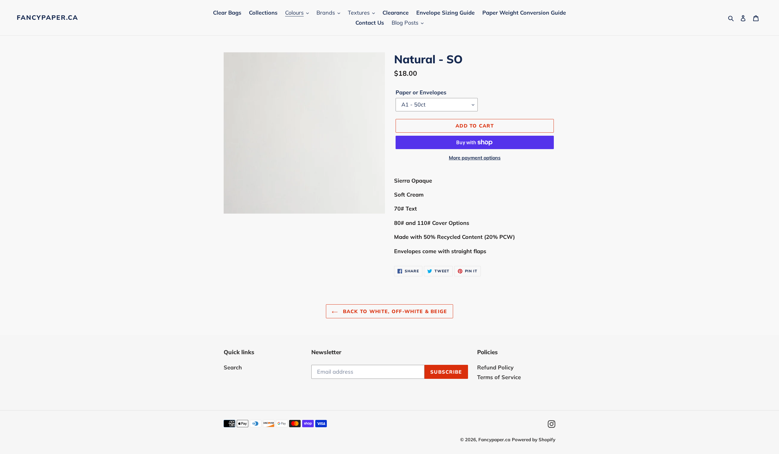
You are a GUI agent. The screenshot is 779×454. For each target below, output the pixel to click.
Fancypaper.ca (47, 17)
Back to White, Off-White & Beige (394, 311)
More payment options (475, 158)
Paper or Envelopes (421, 92)
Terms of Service (499, 377)
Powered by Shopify (533, 439)
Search (233, 367)
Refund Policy (495, 367)
